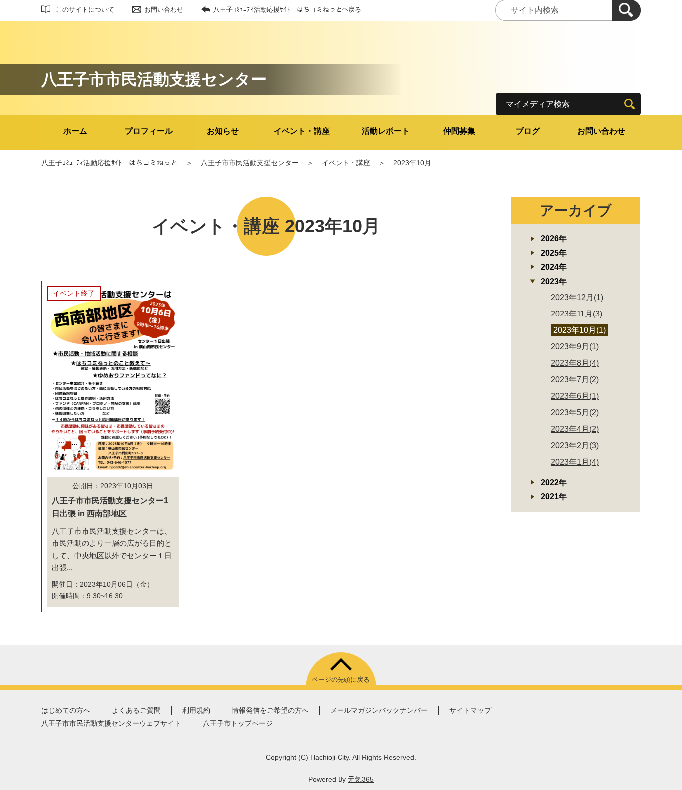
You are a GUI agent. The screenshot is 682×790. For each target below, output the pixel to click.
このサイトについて (85, 9)
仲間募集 (459, 131)
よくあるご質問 (136, 710)
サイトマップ (470, 710)
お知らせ (223, 131)
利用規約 (196, 710)
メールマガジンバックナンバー (379, 710)
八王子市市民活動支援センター (250, 163)
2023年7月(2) (575, 379)
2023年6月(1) (575, 396)
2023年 (554, 281)
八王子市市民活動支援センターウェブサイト (111, 723)
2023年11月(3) (576, 314)
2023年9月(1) (575, 346)
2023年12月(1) (577, 297)
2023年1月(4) (575, 462)
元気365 (361, 779)
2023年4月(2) (575, 429)
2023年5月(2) (575, 412)
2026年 (554, 238)
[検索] (626, 10)
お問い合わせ (163, 9)
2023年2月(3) (575, 445)
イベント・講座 (302, 131)
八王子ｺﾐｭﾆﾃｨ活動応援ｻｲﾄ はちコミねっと (109, 163)
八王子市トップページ (238, 723)
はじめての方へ (65, 710)
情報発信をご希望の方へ (270, 710)
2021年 (554, 496)
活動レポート (386, 131)
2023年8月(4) (575, 363)
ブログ (528, 131)
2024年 (554, 267)
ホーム (75, 131)
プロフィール (149, 131)
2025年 (554, 253)
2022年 (554, 482)
